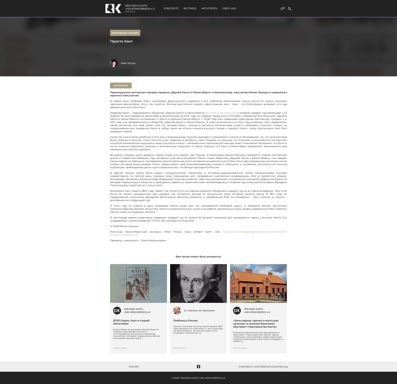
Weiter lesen (120, 348)
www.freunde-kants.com (222, 112)
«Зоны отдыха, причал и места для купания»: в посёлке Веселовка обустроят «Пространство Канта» (255, 323)
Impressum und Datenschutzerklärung (263, 366)
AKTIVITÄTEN (209, 8)
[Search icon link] (290, 9)
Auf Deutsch (121, 85)
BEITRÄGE (190, 8)
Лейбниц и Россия (185, 320)
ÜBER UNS (229, 8)
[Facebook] (198, 367)
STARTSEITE (171, 8)
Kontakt (134, 366)
